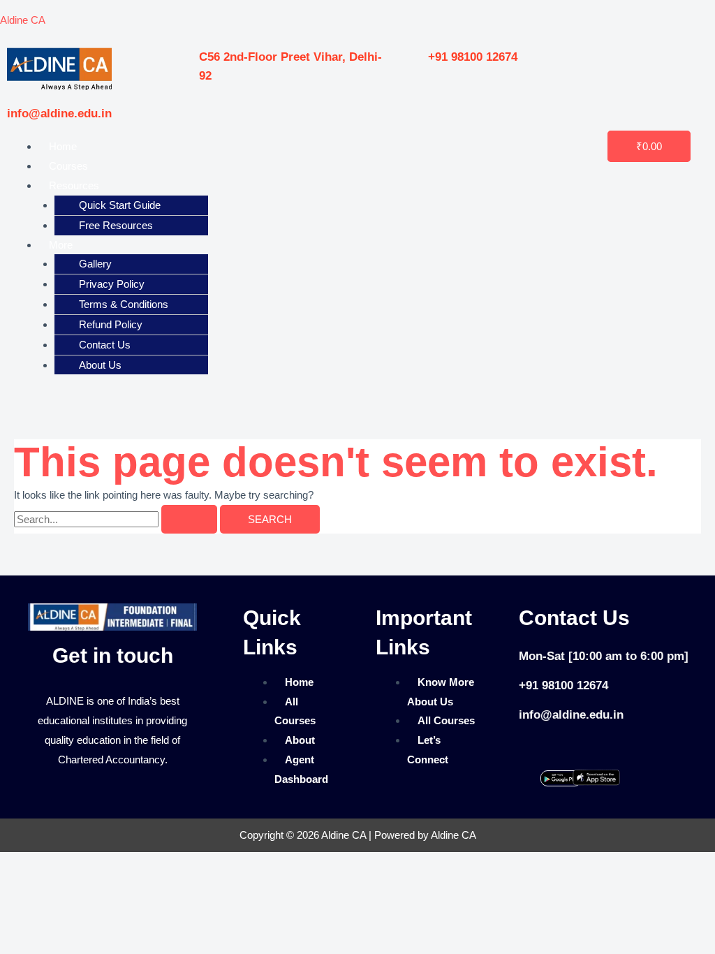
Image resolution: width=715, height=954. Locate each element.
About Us (100, 365)
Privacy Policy (112, 284)
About (300, 740)
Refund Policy (110, 324)
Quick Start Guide (120, 205)
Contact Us (105, 345)
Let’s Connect (427, 749)
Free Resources (116, 225)
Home (63, 146)
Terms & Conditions (123, 304)
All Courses (295, 711)
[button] (227, 186)
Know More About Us (440, 691)
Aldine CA (22, 20)
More (61, 245)
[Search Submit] (189, 519)
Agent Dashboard (301, 769)
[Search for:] (117, 519)
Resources (74, 185)
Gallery (95, 264)
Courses (68, 166)
